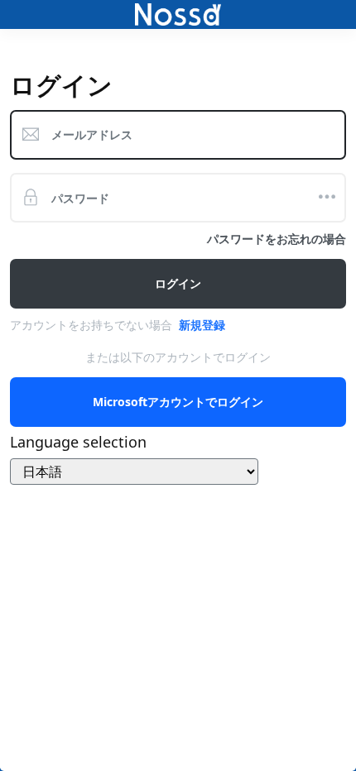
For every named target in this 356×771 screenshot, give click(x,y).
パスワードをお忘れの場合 (276, 239)
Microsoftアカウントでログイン (178, 401)
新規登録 (202, 325)
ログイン (178, 283)
